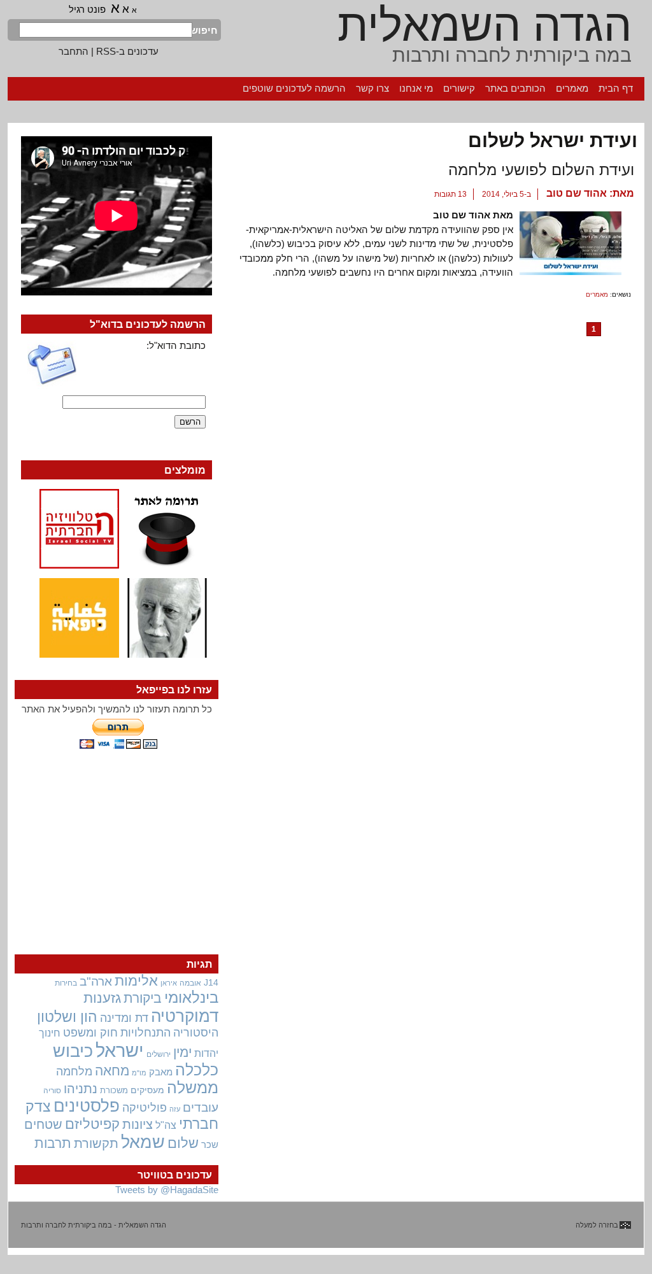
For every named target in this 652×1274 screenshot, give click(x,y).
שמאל (143, 1142)
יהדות (206, 1053)
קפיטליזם (92, 1124)
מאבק (161, 1072)
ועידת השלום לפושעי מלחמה (541, 169)
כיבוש (73, 1051)
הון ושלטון (67, 1017)
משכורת (114, 1090)
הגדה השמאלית (484, 25)
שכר (209, 1145)
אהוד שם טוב (576, 193)
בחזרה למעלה (597, 1225)
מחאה (112, 1070)
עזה (174, 1109)
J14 (211, 982)
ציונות (137, 1124)
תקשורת (96, 1143)
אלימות (136, 981)
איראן (168, 983)
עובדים (200, 1107)
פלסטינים (86, 1106)
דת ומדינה (124, 1017)
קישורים (459, 88)
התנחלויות (145, 1032)
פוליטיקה (144, 1107)
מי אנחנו (416, 88)
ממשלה (192, 1087)
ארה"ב (96, 981)
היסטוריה (195, 1032)
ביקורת (143, 998)
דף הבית (616, 88)
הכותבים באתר (515, 88)
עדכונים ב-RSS (127, 51)
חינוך (49, 1032)
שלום (183, 1143)
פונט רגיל (87, 9)
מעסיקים (147, 1090)
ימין (182, 1052)
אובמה (190, 983)
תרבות (52, 1143)
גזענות (102, 998)
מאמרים (572, 88)
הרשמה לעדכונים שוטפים (294, 88)
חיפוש (205, 30)
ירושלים (158, 1054)
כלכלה (196, 1070)
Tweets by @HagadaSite (166, 1189)
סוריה (52, 1090)
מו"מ (139, 1073)
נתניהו (80, 1089)
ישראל (120, 1050)
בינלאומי (191, 997)
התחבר (74, 51)
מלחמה (74, 1071)
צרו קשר (372, 88)
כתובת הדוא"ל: (176, 345)
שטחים (43, 1124)
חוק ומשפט (90, 1032)
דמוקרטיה (184, 1016)
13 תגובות (450, 194)
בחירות (66, 983)
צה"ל (165, 1125)
